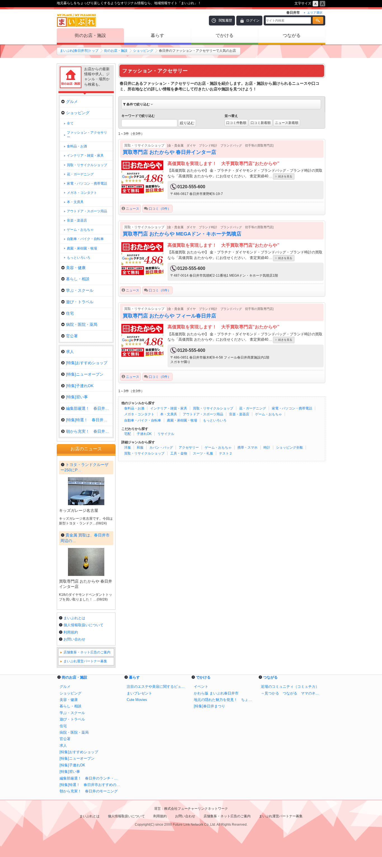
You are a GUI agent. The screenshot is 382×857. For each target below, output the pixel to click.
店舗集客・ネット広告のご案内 (86, 652)
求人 (70, 351)
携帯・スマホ (247, 447)
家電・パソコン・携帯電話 (292, 408)
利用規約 (70, 632)
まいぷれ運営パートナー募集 (85, 661)
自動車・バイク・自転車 (142, 420)
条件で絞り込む (138, 104)
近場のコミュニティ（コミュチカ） (290, 686)
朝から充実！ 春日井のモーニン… (89, 431)
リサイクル (165, 434)
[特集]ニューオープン (84, 374)
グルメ (72, 101)
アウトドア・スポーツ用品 (203, 414)
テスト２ (225, 453)
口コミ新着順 (261, 123)
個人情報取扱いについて (83, 625)
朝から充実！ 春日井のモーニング (89, 791)
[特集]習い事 (77, 397)
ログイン (253, 20)
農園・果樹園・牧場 (182, 420)
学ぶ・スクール (79, 290)
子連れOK (144, 434)
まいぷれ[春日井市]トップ (79, 51)
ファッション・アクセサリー (87, 135)
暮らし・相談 (77, 279)
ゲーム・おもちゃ (268, 414)
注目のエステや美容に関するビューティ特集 (157, 686)
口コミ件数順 (236, 123)
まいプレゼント (139, 693)
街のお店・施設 (90, 35)
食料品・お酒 (134, 408)
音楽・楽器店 (239, 414)
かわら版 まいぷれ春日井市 (216, 693)
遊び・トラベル (79, 302)
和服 (140, 447)
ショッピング (143, 51)
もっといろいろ (215, 420)
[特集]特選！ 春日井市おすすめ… (89, 420)
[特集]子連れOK (79, 385)
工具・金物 (178, 453)
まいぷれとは (74, 618)
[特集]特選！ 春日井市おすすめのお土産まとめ (90, 785)
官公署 (72, 336)
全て (70, 123)
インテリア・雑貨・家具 (168, 408)
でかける (225, 35)
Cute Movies (137, 700)
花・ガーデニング (252, 408)
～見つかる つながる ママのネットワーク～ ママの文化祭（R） (291, 693)
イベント (201, 686)
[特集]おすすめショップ (86, 363)
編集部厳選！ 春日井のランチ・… (89, 408)
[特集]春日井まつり (209, 706)
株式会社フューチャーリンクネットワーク (196, 809)
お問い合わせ (74, 639)
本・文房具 (168, 414)
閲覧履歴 (225, 20)
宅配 (127, 434)
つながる (292, 35)
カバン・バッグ (161, 447)
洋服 (127, 447)
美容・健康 (76, 267)
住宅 (70, 313)
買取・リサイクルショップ (213, 408)
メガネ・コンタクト (139, 414)
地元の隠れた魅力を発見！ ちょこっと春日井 (224, 700)
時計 (266, 447)
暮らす (157, 35)
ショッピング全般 (289, 447)
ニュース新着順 (286, 123)
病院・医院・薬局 (81, 324)
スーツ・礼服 (203, 453)
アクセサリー (189, 447)
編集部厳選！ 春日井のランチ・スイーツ (90, 778)
